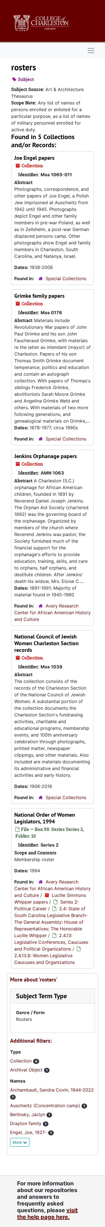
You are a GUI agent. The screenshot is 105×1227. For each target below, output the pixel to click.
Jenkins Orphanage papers (45, 456)
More (18, 1142)
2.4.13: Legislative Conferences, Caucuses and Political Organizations (51, 942)
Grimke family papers (39, 295)
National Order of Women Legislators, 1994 (44, 818)
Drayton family (26, 1123)
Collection (21, 1061)
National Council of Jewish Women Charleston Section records (46, 643)
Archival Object (27, 1070)
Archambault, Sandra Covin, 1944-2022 (52, 1090)
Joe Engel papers (34, 157)
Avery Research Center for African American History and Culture (52, 612)
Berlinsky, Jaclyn (28, 1114)
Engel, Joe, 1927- (29, 1132)
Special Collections (66, 278)
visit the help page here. (47, 1213)
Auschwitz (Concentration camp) (45, 1105)
